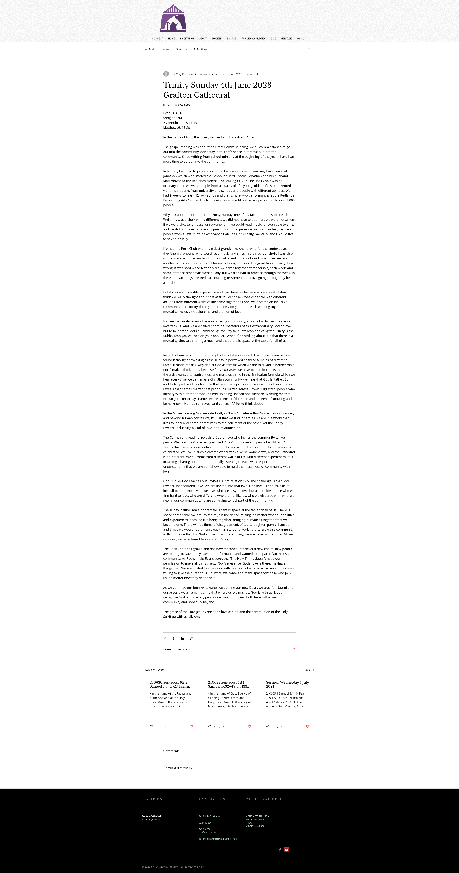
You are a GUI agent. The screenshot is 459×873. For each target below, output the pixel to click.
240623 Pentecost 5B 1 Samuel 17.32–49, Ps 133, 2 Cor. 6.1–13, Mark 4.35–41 (229, 684)
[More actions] (294, 74)
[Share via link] (191, 638)
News (165, 49)
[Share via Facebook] (165, 638)
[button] (309, 49)
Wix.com (199, 866)
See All (310, 669)
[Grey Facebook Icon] (279, 849)
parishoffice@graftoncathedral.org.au (218, 838)
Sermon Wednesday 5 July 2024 (287, 684)
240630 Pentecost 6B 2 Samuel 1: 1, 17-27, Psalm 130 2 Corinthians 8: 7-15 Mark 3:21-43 (170, 684)
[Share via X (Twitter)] (173, 638)
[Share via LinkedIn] (182, 638)
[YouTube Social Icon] (286, 849)
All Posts (150, 49)
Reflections (200, 49)
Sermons (181, 49)
